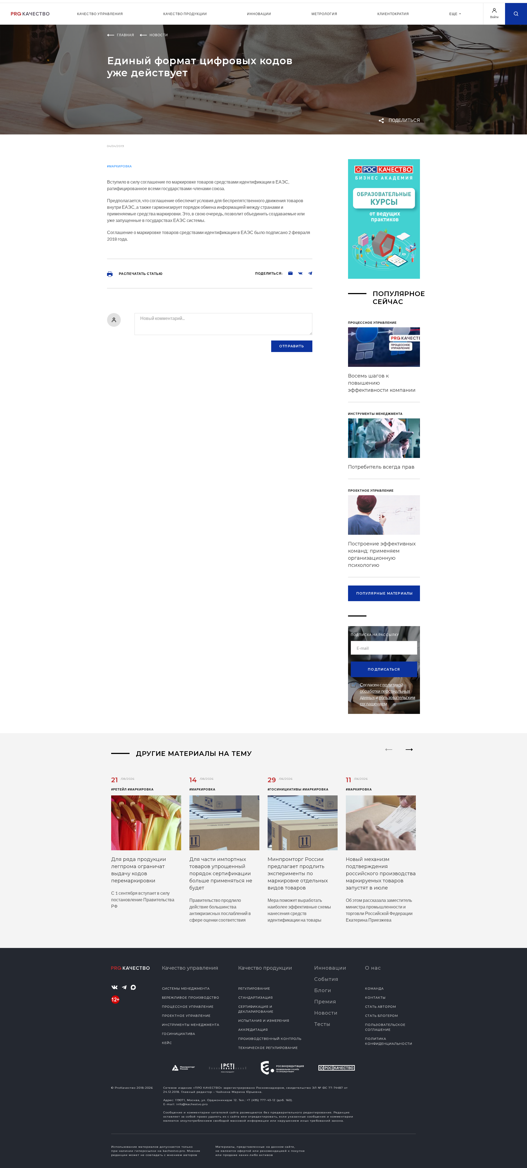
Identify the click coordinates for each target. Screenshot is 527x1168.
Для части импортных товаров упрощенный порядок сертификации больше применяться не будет (220, 873)
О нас (373, 968)
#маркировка (119, 166)
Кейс (167, 1043)
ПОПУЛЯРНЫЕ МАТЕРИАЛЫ (384, 593)
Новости (326, 1013)
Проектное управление (186, 1016)
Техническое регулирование (268, 1048)
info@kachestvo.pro (192, 1104)
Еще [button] (453, 14)
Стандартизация (255, 998)
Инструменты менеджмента (190, 1025)
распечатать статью (140, 274)
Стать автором (380, 1007)
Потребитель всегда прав (381, 467)
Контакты (375, 998)
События (326, 979)
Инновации (259, 14)
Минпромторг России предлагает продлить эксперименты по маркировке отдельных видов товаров (298, 873)
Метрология (324, 14)
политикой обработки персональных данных (385, 691)
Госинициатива (178, 1034)
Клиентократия (393, 14)
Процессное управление (188, 1007)
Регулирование (254, 988)
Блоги (322, 990)
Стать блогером (381, 1016)
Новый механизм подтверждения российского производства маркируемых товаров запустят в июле (381, 873)
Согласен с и (387, 694)
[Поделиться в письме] (288, 273)
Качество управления (100, 14)
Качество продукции (185, 14)
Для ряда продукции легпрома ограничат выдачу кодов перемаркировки (138, 870)
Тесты (322, 1024)
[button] (409, 754)
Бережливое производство (190, 998)
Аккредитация (253, 1030)
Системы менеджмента (186, 988)
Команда (374, 988)
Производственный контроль (269, 1039)
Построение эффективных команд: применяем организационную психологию (382, 554)
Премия (325, 1002)
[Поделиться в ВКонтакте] (297, 273)
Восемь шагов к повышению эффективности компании (382, 383)
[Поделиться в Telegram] (307, 273)
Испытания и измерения (263, 1021)
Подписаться (384, 669)
